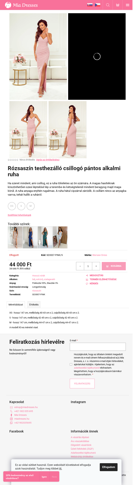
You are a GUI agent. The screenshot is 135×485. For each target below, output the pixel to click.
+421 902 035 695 (23, 411)
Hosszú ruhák (38, 275)
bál (33, 279)
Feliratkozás (82, 383)
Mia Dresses (20, 415)
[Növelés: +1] (96, 266)
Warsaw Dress (99, 255)
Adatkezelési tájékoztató (83, 452)
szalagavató (49, 279)
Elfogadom (108, 467)
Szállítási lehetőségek (19, 215)
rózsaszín (36, 290)
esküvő (39, 279)
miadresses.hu (21, 418)
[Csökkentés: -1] (80, 266)
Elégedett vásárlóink (81, 445)
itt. (60, 468)
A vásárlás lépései (80, 437)
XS (12, 206)
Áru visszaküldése (80, 441)
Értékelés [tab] (34, 304)
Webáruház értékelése (82, 456)
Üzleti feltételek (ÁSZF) (82, 449)
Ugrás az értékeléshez (47, 159)
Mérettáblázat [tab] (16, 304)
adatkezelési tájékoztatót (87, 367)
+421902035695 (22, 422)
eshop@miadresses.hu (26, 407)
